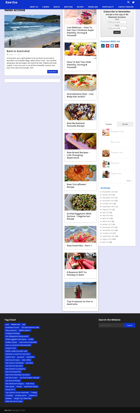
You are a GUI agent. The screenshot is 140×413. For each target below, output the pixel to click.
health (31, 339)
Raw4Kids (30, 357)
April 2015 (106, 218)
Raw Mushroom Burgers (14, 383)
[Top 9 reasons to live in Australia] (80, 290)
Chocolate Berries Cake (30, 327)
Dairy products (11, 330)
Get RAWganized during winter (17, 336)
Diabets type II (24, 330)
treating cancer (20, 395)
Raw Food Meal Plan (13, 372)
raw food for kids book (13, 366)
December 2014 (108, 227)
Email (117, 25)
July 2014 (105, 242)
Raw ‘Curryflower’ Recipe (77, 185)
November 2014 (108, 230)
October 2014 (107, 233)
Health (57, 7)
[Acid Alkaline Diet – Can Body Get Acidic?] (80, 82)
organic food (10, 357)
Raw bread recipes (12, 360)
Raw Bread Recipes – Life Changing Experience (78, 155)
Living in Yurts (10, 348)
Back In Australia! (18, 51)
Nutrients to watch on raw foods (17, 354)
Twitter (112, 46)
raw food (29, 363)
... (111, 129)
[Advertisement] (117, 85)
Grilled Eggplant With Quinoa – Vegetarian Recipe (79, 216)
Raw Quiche (9, 386)
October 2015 (107, 203)
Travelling (93, 7)
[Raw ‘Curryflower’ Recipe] (80, 173)
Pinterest (107, 46)
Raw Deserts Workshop (14, 363)
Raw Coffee (26, 360)
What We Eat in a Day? (13, 401)
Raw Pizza (30, 383)
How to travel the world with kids (18, 345)
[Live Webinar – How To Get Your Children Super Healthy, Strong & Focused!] (80, 16)
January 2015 (107, 224)
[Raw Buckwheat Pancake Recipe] (80, 112)
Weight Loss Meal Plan (22, 398)
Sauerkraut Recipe (31, 386)
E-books (45, 7)
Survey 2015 (10, 389)
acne (7, 324)
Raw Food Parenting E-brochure (17, 375)
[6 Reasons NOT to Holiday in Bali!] (80, 261)
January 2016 (107, 195)
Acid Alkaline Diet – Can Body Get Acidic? (80, 95)
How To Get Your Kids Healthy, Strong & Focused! (79, 64)
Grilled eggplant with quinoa (15, 339)
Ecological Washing (12, 333)
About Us (34, 7)
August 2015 (107, 209)
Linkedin (103, 46)
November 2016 (108, 192)
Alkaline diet (15, 324)
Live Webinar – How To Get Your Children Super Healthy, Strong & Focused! (80, 31)
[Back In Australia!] (32, 31)
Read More (52, 72)
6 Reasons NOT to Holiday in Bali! (77, 273)
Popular (109, 124)
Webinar (8, 398)
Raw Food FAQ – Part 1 (79, 245)
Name (117, 19)
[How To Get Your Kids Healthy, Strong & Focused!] (80, 51)
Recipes (80, 7)
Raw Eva (11, 2)
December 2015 (108, 198)
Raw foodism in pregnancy (15, 369)
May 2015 (106, 215)
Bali (23, 324)
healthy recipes (11, 342)
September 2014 (108, 236)
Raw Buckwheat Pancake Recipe (76, 124)
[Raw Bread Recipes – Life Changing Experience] (80, 141)
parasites (20, 357)
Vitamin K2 (33, 395)
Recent (125, 124)
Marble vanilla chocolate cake (16, 351)
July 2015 (105, 212)
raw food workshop (12, 380)
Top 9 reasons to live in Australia (80, 303)
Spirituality (108, 7)
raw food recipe (11, 378)
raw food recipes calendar (29, 378)
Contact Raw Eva (125, 7)
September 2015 (108, 206)
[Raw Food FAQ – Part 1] (80, 234)
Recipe (19, 386)
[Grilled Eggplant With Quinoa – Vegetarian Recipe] (80, 202)
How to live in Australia (27, 342)
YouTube (116, 46)
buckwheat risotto (12, 327)
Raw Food (68, 7)
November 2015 (108, 200)
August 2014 (107, 239)
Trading (34, 392)
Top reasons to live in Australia (17, 392)
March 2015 (106, 221)
